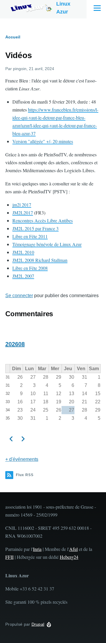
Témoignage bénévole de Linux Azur (47, 244)
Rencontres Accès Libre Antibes (42, 220)
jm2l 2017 (21, 205)
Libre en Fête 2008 (30, 268)
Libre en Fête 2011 (30, 236)
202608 (15, 344)
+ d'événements (21, 459)
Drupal (38, 624)
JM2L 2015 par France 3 (35, 228)
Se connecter (19, 295)
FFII (9, 557)
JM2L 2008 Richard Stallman (39, 260)
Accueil (12, 37)
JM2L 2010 (23, 252)
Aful (73, 549)
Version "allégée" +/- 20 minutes (42, 141)
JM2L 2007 (23, 276)
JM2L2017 (22, 212)
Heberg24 (69, 557)
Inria (37, 549)
